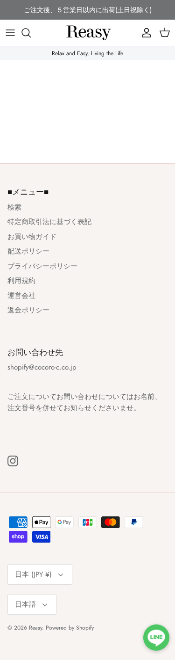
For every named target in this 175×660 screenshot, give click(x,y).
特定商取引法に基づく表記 (49, 222)
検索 (14, 207)
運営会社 (21, 295)
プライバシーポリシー (42, 266)
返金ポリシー (28, 310)
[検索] (31, 32)
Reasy (35, 628)
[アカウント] (144, 32)
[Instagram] (12, 461)
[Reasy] (88, 32)
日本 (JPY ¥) (33, 574)
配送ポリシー (28, 251)
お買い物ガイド (31, 237)
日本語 (25, 604)
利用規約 (21, 281)
